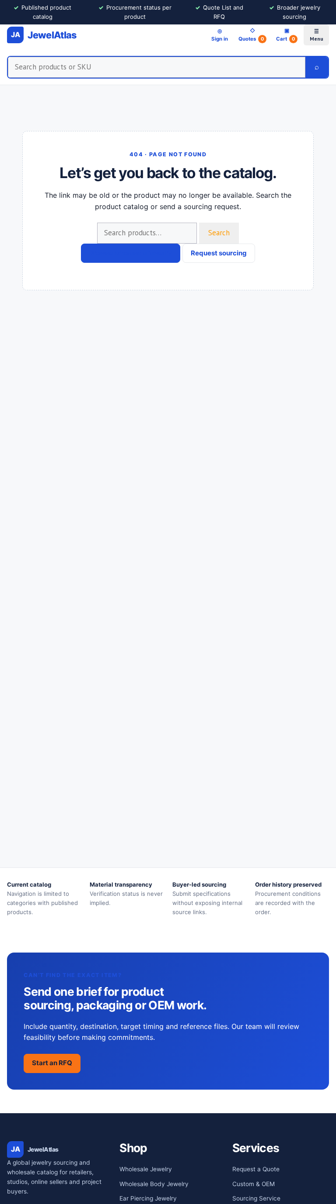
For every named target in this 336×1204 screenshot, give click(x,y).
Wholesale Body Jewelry (154, 1183)
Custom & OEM (253, 1183)
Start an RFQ (52, 1063)
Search (219, 232)
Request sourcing (219, 253)
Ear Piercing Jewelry (148, 1198)
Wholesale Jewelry (145, 1169)
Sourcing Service (256, 1198)
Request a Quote (256, 1169)
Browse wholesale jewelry (130, 253)
